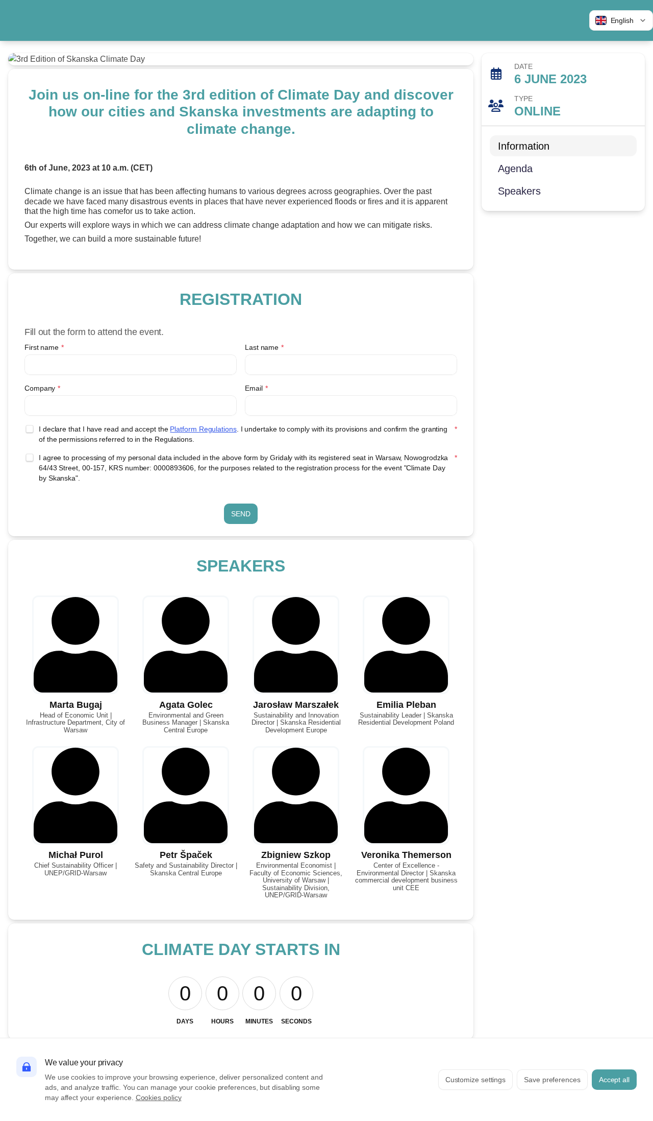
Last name (264, 347)
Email (256, 388)
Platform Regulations (203, 429)
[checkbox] (29, 429)
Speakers (519, 191)
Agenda (515, 168)
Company (42, 388)
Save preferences (552, 1080)
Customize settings (475, 1080)
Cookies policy (159, 1097)
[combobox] (621, 20)
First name (44, 347)
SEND (240, 514)
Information (523, 146)
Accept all (614, 1080)
